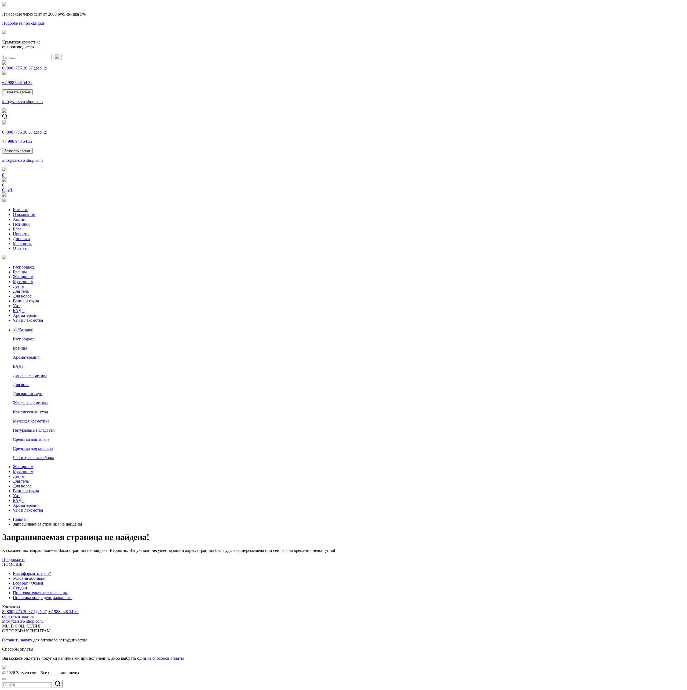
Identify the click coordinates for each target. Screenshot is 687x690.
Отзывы (20, 248)
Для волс (21, 384)
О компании (24, 214)
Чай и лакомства (28, 320)
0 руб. (7, 190)
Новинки (21, 224)
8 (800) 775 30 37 (24, 68)
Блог (17, 229)
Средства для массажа (33, 448)
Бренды (20, 272)
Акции (19, 219)
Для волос (22, 296)
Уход (17, 305)
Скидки (20, 588)
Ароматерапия (26, 315)
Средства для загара (31, 439)
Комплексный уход (30, 412)
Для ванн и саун (27, 393)
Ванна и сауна (26, 301)
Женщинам (23, 276)
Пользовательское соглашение (40, 592)
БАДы (18, 310)
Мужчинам (23, 281)
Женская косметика (30, 403)
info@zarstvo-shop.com (22, 101)
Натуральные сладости (34, 430)
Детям (18, 286)
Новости (21, 234)
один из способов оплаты (160, 658)
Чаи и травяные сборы (33, 457)
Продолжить (13, 559)
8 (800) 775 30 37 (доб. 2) (24, 611)
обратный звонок (18, 616)
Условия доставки (29, 578)
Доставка (21, 238)
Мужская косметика (31, 421)
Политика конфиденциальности (42, 597)
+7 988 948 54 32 (17, 82)
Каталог (20, 209)
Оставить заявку (17, 640)
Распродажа (24, 267)
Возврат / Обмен (28, 583)
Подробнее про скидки (23, 23)
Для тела (21, 291)
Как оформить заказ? (32, 573)
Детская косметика (30, 375)
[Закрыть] (4, 679)
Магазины (22, 243)
